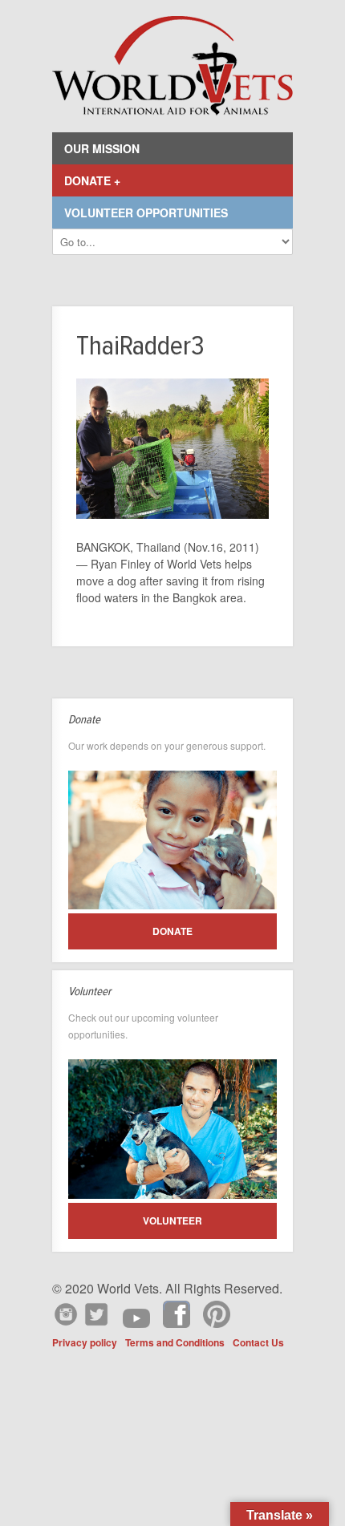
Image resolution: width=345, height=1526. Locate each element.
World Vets (172, 66)
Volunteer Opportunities (146, 212)
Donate (172, 931)
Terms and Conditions (175, 1342)
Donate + (92, 180)
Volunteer (172, 1220)
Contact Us (258, 1342)
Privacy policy (84, 1342)
